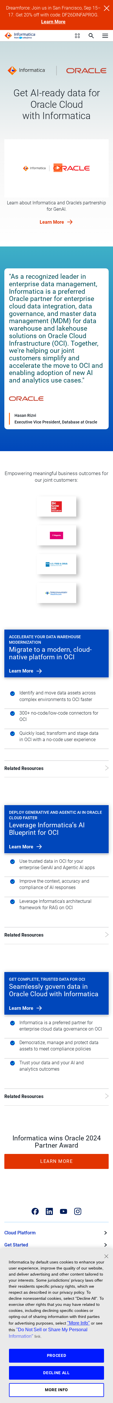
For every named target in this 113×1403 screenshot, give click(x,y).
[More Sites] (77, 35)
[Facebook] (35, 1211)
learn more (21, 671)
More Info (56, 1389)
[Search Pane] (91, 35)
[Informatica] (20, 36)
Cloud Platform (20, 1233)
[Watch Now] (56, 168)
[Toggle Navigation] (105, 35)
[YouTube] (63, 1211)
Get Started (16, 1245)
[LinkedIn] (49, 1211)
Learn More (53, 22)
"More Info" (78, 1322)
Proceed (56, 1355)
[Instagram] (77, 1211)
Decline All (56, 1372)
